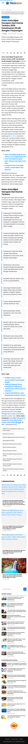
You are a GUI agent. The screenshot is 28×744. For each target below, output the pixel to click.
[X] (10, 53)
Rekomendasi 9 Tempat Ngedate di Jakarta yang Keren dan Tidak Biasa (16, 711)
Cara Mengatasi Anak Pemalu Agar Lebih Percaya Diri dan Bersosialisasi (15, 605)
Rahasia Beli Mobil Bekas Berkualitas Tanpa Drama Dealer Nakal (16, 617)
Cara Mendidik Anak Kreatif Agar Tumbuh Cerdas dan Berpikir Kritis (16, 611)
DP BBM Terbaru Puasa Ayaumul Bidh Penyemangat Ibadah (14, 380)
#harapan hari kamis (8, 434)
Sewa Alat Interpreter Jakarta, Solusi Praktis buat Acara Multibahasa (15, 599)
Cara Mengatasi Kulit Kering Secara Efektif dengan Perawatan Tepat (16, 647)
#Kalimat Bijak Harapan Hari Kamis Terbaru (14, 437)
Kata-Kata (8, 10)
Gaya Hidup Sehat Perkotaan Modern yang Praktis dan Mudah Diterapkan (16, 653)
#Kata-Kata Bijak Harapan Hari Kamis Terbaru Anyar (12, 459)
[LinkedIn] (21, 53)
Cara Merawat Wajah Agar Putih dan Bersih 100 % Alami (16, 716)
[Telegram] (17, 53)
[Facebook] (7, 53)
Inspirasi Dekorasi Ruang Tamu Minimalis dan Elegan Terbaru (15, 622)
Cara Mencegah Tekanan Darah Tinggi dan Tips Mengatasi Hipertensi (16, 670)
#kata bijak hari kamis (8, 440)
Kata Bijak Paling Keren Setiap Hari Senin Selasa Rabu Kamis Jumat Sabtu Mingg (13, 420)
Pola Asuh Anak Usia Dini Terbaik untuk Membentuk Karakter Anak (16, 628)
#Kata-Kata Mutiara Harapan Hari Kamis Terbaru (13, 469)
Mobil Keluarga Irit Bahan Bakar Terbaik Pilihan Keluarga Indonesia (16, 634)
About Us (7, 739)
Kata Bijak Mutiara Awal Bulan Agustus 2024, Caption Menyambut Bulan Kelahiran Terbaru (14, 552)
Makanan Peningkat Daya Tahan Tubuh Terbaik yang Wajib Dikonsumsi (16, 640)
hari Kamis (13, 136)
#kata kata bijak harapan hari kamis (12, 444)
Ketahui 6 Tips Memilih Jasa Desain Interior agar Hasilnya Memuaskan (16, 664)
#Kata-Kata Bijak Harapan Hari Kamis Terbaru (12, 454)
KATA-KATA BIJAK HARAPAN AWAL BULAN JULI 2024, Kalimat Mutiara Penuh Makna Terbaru (12, 576)
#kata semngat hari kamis (9, 450)
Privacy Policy (14, 739)
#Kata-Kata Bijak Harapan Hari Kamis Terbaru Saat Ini (12, 464)
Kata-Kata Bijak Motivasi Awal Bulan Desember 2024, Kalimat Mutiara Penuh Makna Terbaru (13, 527)
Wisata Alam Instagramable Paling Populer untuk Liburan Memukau (15, 699)
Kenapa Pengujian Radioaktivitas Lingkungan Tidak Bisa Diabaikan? (16, 686)
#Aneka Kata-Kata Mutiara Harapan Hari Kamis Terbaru (13, 429)
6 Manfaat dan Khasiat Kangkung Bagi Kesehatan (16, 681)
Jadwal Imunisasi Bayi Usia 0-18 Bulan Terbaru (16, 704)
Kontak (21, 739)
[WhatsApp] (14, 53)
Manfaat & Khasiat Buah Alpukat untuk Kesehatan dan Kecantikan (16, 676)
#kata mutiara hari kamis (9, 447)
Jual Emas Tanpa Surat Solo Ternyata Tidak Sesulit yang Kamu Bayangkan (16, 692)
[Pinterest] (24, 53)
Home (3, 10)
